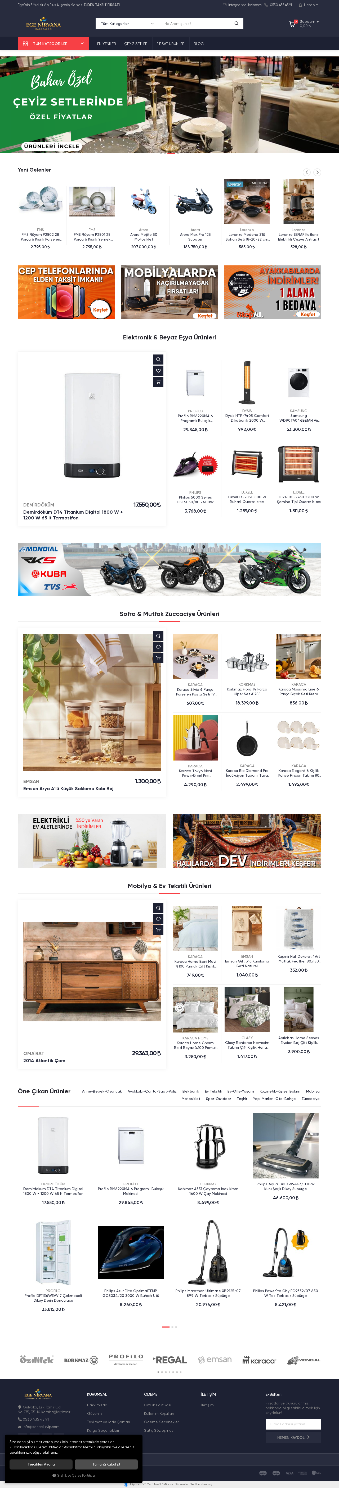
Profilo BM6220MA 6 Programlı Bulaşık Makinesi (195, 418)
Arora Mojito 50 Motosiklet (92, 236)
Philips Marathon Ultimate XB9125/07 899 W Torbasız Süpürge (208, 1293)
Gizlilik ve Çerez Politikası (76, 1475)
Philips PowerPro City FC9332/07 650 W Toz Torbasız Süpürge (285, 1293)
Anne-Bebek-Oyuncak (102, 1091)
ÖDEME (151, 1394)
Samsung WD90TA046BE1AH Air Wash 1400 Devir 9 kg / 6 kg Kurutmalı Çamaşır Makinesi (299, 418)
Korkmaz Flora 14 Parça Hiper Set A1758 (247, 691)
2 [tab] (165, 153)
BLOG (199, 44)
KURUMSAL (97, 1394)
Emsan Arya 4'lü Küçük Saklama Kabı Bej (68, 788)
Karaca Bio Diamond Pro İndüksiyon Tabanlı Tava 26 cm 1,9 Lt (247, 773)
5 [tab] (173, 1372)
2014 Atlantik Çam (44, 1060)
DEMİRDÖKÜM (38, 505)
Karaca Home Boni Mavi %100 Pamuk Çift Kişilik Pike (195, 964)
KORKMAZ (247, 684)
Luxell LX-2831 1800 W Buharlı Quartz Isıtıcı (247, 499)
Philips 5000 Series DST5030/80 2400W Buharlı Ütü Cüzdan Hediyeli (195, 499)
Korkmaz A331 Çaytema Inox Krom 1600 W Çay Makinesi (208, 1191)
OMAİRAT (33, 1053)
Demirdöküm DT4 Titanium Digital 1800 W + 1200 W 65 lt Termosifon (73, 515)
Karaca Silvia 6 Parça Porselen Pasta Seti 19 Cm (195, 692)
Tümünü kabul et (106, 1464)
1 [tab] (161, 153)
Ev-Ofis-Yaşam (241, 1091)
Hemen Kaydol (291, 1437)
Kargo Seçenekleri (103, 1430)
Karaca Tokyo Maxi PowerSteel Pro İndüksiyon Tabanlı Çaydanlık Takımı (195, 773)
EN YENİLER (106, 44)
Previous (307, 172)
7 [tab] (181, 1372)
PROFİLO (195, 411)
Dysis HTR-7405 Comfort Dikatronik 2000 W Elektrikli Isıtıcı (247, 418)
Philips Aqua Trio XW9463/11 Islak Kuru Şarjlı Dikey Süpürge (286, 1186)
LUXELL (247, 492)
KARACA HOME (195, 1038)
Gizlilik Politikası (157, 1405)
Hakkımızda (97, 1405)
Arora (92, 230)
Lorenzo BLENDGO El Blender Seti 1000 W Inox (299, 236)
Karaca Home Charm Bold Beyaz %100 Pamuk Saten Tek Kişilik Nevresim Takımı (195, 1045)
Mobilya (313, 1091)
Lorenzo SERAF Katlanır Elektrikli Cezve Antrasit (246, 236)
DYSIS (247, 411)
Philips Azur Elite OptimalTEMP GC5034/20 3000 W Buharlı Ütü (130, 1293)
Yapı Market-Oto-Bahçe (274, 1099)
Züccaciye (311, 1099)
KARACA (195, 685)
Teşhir (242, 1099)
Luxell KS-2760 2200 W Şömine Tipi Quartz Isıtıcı (299, 499)
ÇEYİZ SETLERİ (136, 44)
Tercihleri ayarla (41, 1464)
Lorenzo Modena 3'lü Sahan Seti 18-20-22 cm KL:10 (195, 237)
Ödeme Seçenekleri (162, 1422)
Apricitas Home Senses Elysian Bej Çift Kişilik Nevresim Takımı (298, 1040)
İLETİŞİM (208, 1394)
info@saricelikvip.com (245, 5)
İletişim (207, 1405)
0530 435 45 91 (280, 5)
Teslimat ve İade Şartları (108, 1422)
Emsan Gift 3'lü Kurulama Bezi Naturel (247, 963)
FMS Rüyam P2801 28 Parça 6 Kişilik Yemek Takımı (40, 237)
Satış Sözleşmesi (159, 1430)
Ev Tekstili (213, 1091)
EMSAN (31, 781)
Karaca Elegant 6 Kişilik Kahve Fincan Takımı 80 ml (298, 773)
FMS (40, 230)
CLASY (247, 1038)
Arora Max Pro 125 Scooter (143, 236)
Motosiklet (191, 1099)
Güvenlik (94, 1413)
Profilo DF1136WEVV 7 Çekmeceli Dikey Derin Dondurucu (53, 1297)
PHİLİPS (195, 492)
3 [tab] (168, 153)
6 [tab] (177, 1372)
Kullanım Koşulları (159, 1413)
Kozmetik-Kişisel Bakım (280, 1091)
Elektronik (190, 1091)
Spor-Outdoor (218, 1099)
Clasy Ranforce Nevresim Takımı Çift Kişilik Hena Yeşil (247, 1045)
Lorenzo (195, 230)
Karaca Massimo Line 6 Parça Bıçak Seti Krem (299, 691)
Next (317, 172)
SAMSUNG (298, 411)
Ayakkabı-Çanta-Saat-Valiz (152, 1091)
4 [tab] (175, 153)
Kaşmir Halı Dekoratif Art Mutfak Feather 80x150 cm (299, 959)
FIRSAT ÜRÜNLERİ (171, 44)
